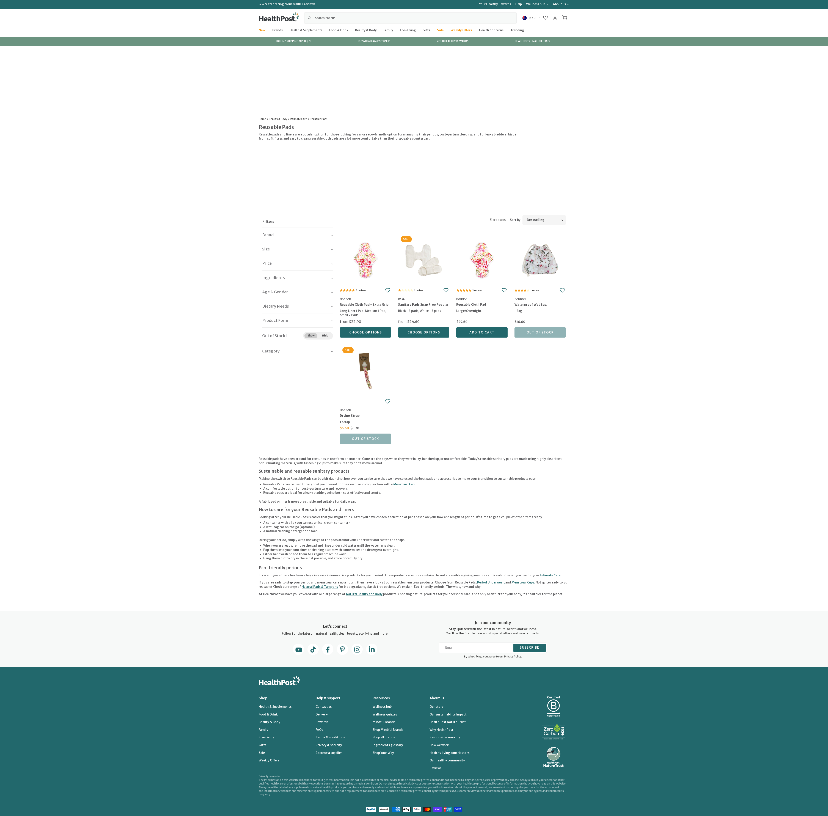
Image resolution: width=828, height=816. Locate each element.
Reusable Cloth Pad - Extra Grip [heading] (364, 305)
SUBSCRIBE (529, 647)
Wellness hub (535, 4)
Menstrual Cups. (523, 582)
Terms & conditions (330, 737)
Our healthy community (447, 760)
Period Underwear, (491, 582)
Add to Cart (482, 332)
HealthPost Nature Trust (448, 722)
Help (518, 4)
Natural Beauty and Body (364, 594)
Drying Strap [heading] (350, 416)
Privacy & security (329, 745)
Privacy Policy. (513, 656)
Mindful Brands (384, 722)
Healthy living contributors (449, 753)
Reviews (435, 768)
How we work (439, 745)
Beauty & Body (366, 30)
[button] (545, 18)
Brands (277, 30)
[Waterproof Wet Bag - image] (540, 259)
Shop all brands (384, 737)
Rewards (322, 722)
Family (388, 30)
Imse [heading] (401, 298)
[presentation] (365, 310)
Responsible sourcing (445, 737)
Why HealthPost (441, 730)
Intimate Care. (550, 575)
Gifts (426, 30)
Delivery (322, 714)
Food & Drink (338, 30)
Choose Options (365, 332)
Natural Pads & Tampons (320, 587)
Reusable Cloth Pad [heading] (471, 305)
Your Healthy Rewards (495, 4)
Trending (517, 30)
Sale (440, 30)
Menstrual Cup (403, 484)
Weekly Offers (461, 30)
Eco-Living (408, 30)
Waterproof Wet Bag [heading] (530, 305)
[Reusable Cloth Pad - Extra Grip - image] (365, 259)
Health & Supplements (306, 30)
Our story (437, 707)
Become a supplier (329, 753)
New (262, 30)
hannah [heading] (345, 298)
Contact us (324, 707)
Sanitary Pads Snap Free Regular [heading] (423, 305)
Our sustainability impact (448, 714)
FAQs (319, 730)
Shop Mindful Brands (388, 730)
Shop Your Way (383, 753)
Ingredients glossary (388, 745)
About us (559, 4)
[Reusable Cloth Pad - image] (482, 259)
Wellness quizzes (385, 714)
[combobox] (410, 18)
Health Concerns (491, 30)
